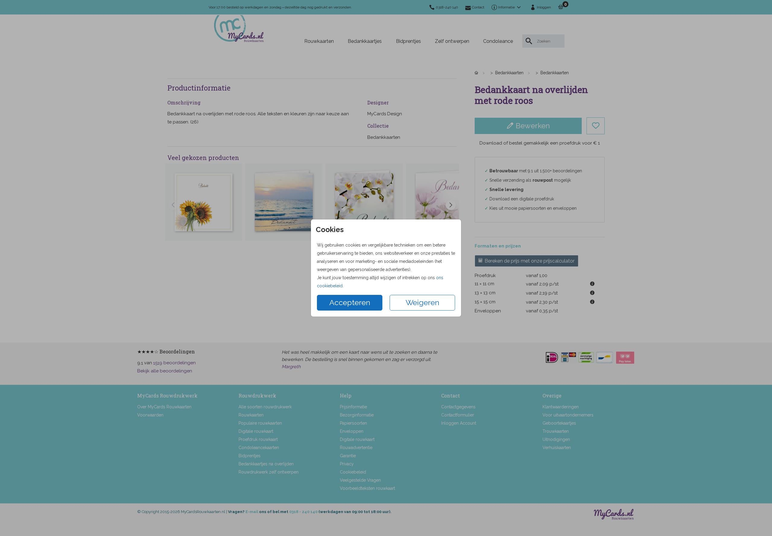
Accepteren (349, 302)
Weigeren (422, 302)
